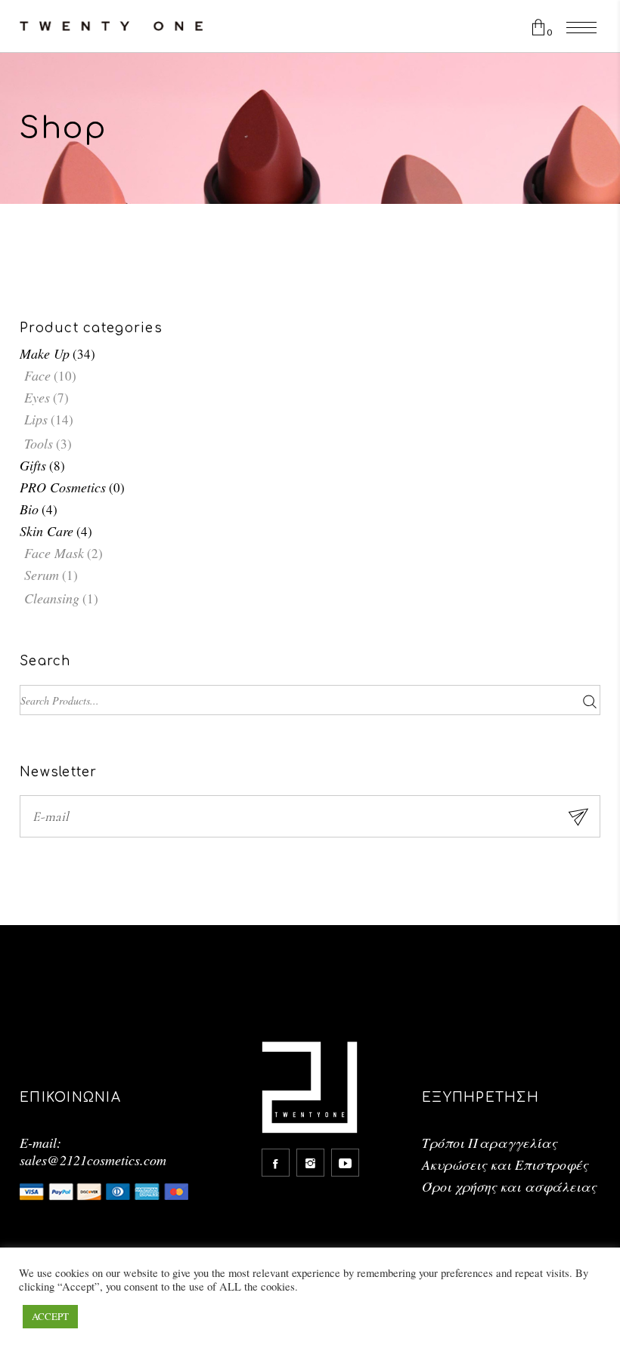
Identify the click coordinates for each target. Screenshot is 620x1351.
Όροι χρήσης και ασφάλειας (509, 1186)
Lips (36, 419)
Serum (41, 575)
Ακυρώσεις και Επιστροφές (505, 1164)
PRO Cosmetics (63, 487)
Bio (29, 509)
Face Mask (54, 553)
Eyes (37, 397)
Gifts (33, 465)
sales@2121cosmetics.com (93, 1160)
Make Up (45, 353)
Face (37, 375)
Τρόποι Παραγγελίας (489, 1143)
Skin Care (46, 531)
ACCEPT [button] (50, 1316)
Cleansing (51, 598)
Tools (38, 443)
